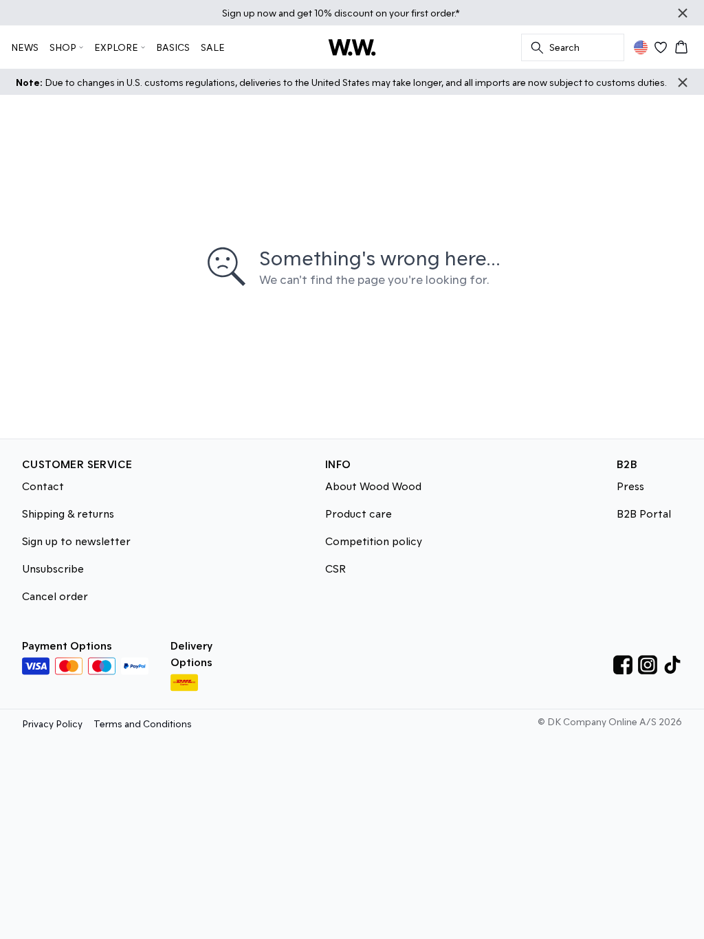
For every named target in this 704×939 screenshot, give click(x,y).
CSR (335, 568)
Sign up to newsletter (76, 540)
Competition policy (373, 540)
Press (630, 485)
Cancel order (55, 595)
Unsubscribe (53, 568)
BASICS (173, 47)
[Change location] (641, 47)
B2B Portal (644, 513)
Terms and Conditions (143, 723)
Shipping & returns (68, 513)
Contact (43, 485)
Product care (358, 513)
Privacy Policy (52, 723)
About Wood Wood (373, 485)
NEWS (24, 47)
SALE (213, 47)
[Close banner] (682, 13)
